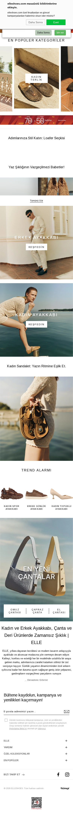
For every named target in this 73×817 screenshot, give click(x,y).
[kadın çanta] (36, 583)
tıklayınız (42, 742)
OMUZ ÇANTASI (15, 624)
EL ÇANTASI (59, 624)
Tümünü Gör (36, 214)
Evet (56, 22)
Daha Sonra (35, 22)
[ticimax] (64, 802)
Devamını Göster (37, 693)
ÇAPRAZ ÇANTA (38, 624)
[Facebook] (58, 788)
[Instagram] (67, 788)
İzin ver (60, 32)
